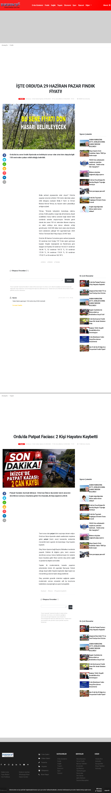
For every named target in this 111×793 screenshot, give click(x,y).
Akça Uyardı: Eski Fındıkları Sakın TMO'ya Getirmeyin (97, 153)
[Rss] (21, 764)
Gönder (69, 280)
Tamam (99, 791)
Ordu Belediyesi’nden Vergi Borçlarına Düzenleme (96, 339)
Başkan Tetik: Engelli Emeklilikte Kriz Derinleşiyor (96, 330)
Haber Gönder (23, 777)
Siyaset (81, 5)
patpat (52, 533)
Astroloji (98, 768)
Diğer (88, 5)
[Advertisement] (55, 27)
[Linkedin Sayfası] (17, 764)
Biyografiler (99, 764)
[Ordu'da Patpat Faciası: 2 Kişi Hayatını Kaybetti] (39, 468)
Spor (74, 5)
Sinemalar (79, 773)
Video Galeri (45, 758)
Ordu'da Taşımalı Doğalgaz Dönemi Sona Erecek (97, 200)
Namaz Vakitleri (81, 764)
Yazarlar (44, 762)
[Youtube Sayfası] (13, 764)
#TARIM (57, 262)
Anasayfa (5, 45)
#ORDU (43, 262)
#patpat (43, 591)
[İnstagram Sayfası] (9, 764)
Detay (100, 789)
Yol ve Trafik (80, 761)
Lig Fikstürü (80, 768)
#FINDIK (50, 262)
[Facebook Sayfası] (2, 764)
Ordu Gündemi (37, 5)
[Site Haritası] (25, 764)
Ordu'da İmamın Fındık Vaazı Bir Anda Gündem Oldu (97, 321)
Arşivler (44, 766)
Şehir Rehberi (80, 778)
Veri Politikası (5, 777)
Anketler (98, 761)
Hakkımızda (5, 772)
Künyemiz (44, 770)
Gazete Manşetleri (82, 780)
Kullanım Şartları (24, 772)
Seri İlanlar (79, 775)
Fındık (47, 5)
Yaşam (59, 5)
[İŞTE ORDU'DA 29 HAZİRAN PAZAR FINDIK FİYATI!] (39, 126)
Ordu (41, 195)
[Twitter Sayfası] (5, 764)
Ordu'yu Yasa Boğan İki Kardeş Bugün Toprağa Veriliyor (97, 182)
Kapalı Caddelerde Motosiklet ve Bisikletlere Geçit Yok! (96, 312)
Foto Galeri (45, 754)
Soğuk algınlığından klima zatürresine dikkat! (96, 209)
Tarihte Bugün (81, 771)
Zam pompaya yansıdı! (97, 191)
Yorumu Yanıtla (17, 305)
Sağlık (53, 5)
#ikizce (50, 591)
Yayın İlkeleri (5, 774)
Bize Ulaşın (45, 774)
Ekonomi (67, 5)
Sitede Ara (98, 759)
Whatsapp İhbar (24, 774)
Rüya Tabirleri (99, 766)
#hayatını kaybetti (60, 591)
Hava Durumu (81, 759)
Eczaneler (79, 766)
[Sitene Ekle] (28, 764)
